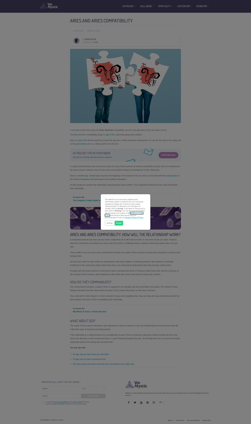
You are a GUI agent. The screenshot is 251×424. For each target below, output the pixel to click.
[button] (109, 223)
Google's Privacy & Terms (134, 218)
